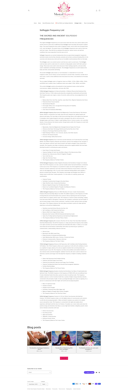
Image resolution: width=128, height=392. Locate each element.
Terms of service (62, 388)
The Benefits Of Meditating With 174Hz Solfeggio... (64, 348)
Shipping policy (69, 388)
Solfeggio (48, 42)
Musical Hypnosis (34, 388)
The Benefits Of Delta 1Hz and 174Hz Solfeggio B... (88, 348)
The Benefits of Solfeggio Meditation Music (39, 348)
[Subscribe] (49, 372)
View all (64, 358)
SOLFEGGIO (71, 36)
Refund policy (48, 388)
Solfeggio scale (50, 72)
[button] (28, 10)
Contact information (76, 388)
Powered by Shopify (41, 388)
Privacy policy (55, 388)
